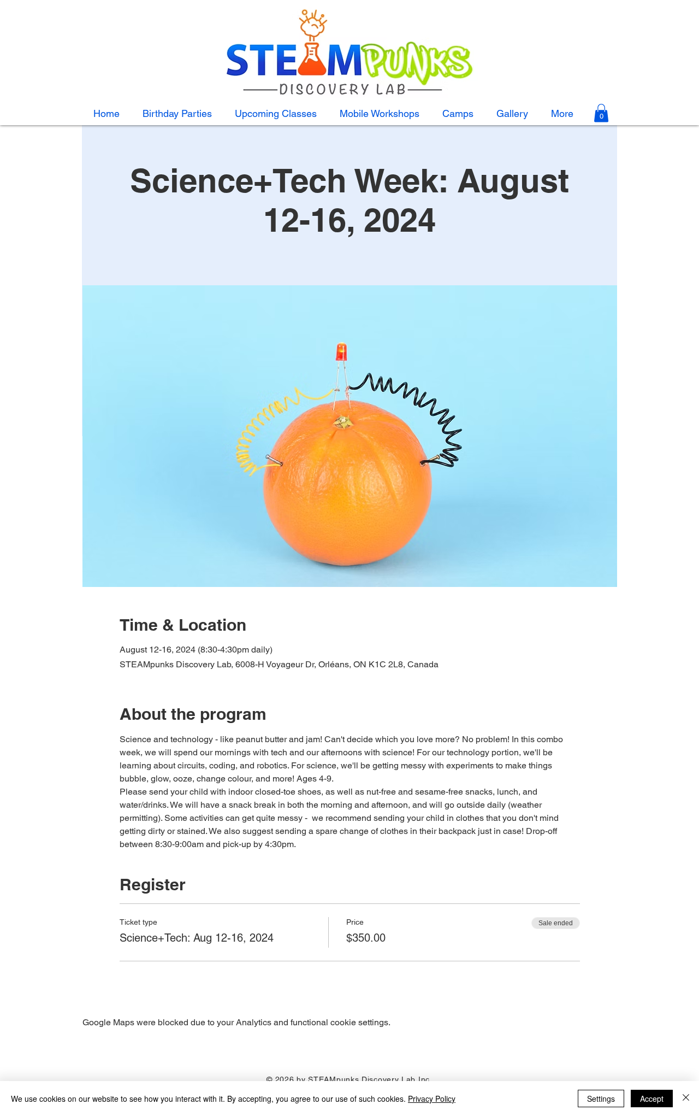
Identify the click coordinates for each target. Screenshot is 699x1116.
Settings (601, 1098)
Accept (652, 1098)
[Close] (685, 1098)
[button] (458, 113)
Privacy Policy (431, 1098)
